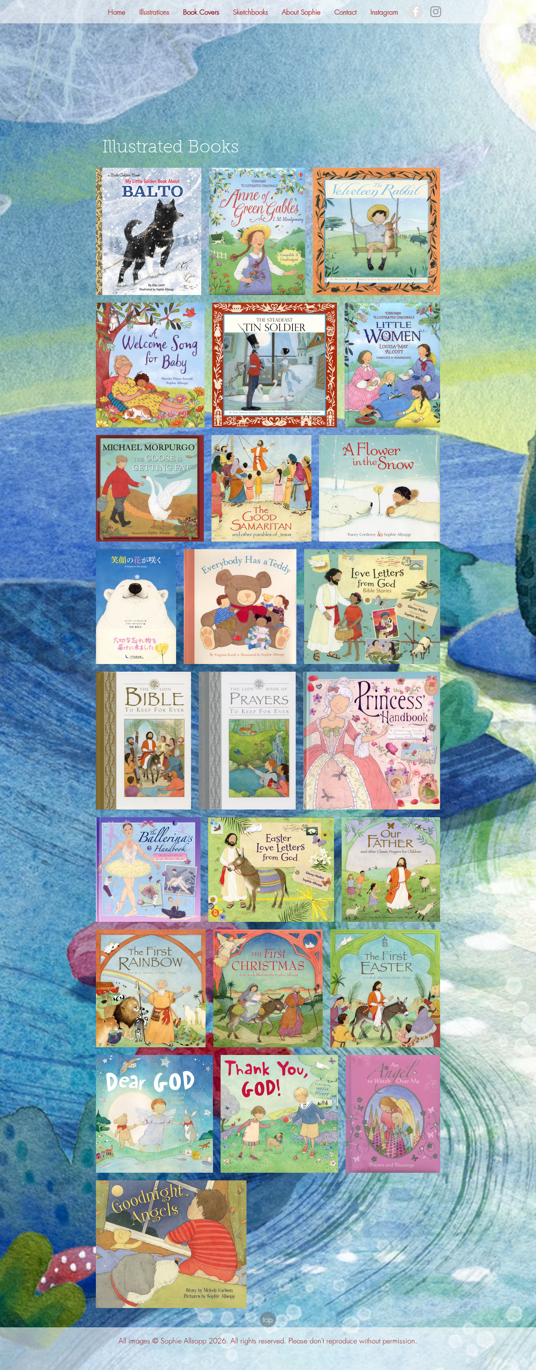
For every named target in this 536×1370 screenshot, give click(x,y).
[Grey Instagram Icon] (435, 11)
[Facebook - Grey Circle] (415, 11)
